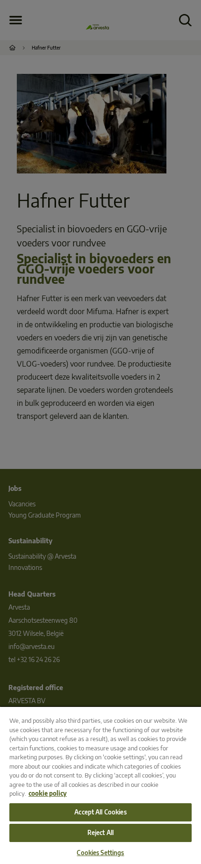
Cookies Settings (100, 853)
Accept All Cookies (100, 812)
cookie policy (48, 793)
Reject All (100, 832)
